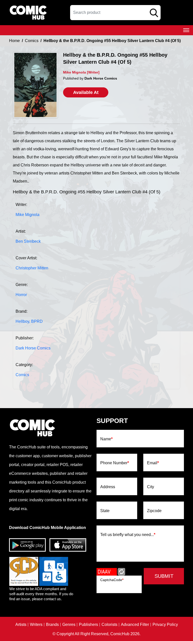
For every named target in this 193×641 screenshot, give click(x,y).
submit (164, 576)
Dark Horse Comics (33, 348)
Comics (31, 41)
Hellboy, (23, 321)
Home (14, 41)
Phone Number (114, 463)
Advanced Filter (135, 625)
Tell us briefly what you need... (127, 535)
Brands (52, 625)
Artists (20, 625)
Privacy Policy (165, 625)
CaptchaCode (111, 580)
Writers (36, 625)
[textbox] (115, 12)
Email (153, 463)
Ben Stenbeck (28, 241)
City (150, 487)
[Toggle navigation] (186, 30)
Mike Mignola (27, 214)
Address (107, 487)
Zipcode (154, 511)
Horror (21, 295)
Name (106, 439)
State (105, 511)
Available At (86, 92)
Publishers (88, 625)
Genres (68, 625)
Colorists (109, 625)
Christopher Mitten (32, 268)
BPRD (37, 321)
